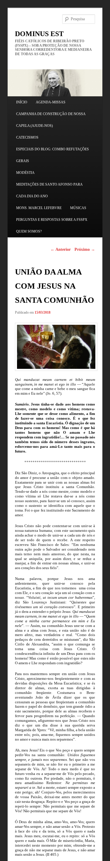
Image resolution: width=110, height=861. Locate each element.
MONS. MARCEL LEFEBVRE (39, 208)
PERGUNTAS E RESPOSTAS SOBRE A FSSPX (51, 220)
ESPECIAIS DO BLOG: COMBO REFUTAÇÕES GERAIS (52, 155)
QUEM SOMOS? (29, 231)
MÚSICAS (78, 208)
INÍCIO (21, 102)
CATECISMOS (27, 137)
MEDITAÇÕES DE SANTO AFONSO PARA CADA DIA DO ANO (49, 190)
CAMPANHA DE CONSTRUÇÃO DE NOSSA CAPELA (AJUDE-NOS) (50, 120)
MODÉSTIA (25, 173)
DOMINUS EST (39, 34)
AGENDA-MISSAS (50, 102)
